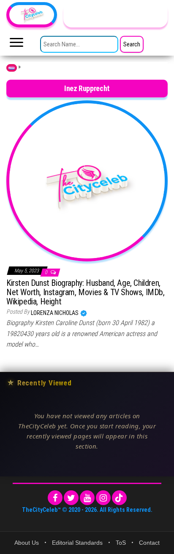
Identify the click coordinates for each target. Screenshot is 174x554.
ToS (121, 542)
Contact (149, 542)
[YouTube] (87, 497)
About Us (26, 542)
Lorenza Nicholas (55, 312)
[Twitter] (71, 497)
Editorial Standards (77, 542)
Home (11, 68)
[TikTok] (119, 497)
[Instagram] (103, 497)
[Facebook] (55, 497)
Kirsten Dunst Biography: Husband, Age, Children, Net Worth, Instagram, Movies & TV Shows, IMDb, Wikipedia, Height (85, 292)
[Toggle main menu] (16, 44)
